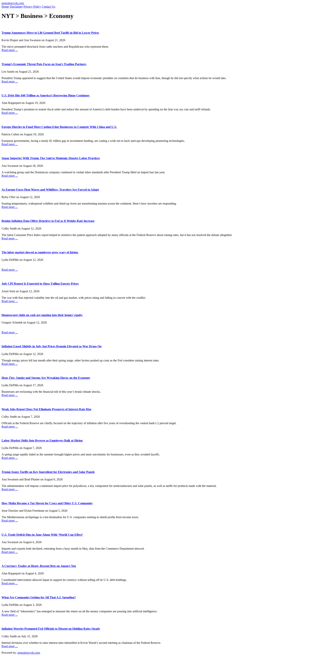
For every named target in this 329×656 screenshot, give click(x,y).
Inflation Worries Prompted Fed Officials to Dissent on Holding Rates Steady (51, 628)
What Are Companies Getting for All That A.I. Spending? (39, 597)
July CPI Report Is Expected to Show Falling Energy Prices (40, 283)
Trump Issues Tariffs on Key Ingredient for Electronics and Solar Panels (48, 472)
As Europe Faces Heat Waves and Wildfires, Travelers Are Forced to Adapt (50, 189)
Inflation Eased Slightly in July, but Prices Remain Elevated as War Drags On (51, 346)
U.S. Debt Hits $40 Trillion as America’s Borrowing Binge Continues (45, 95)
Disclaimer (16, 6)
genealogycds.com (13, 3)
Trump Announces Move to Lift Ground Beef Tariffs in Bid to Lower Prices (50, 32)
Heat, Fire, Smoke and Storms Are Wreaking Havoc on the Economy (46, 377)
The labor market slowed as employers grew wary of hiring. (40, 252)
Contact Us (48, 6)
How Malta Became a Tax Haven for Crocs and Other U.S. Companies (47, 503)
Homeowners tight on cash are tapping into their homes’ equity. (42, 315)
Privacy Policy (32, 6)
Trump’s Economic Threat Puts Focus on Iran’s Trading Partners (44, 64)
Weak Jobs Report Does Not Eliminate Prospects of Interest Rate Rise (46, 409)
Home (5, 6)
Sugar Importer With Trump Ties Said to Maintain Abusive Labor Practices (51, 158)
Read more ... (10, 50)
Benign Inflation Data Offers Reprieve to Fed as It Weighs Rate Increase (48, 220)
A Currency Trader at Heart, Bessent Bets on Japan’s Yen (39, 566)
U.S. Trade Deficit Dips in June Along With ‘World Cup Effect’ (42, 534)
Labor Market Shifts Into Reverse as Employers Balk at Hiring (42, 440)
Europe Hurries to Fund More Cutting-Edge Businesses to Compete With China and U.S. (59, 126)
